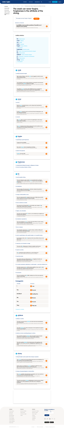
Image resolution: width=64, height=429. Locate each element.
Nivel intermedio (11, 415)
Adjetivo (22, 40)
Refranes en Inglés (35, 412)
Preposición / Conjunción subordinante (26, 56)
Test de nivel (11, 412)
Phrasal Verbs (11, 422)
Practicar (22, 409)
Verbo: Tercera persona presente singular (27, 51)
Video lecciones (22, 412)
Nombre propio (26, 49)
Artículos (33, 419)
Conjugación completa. (20, 309)
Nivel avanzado (11, 416)
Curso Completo (11, 418)
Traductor (33, 415)
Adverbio (22, 44)
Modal (20, 42)
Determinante (22, 38)
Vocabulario (34, 418)
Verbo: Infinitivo (24, 45)
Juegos (21, 415)
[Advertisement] (32, 396)
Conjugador (34, 416)
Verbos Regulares (11, 419)
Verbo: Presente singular (27, 54)
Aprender (10, 409)
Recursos (33, 409)
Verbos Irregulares (12, 421)
